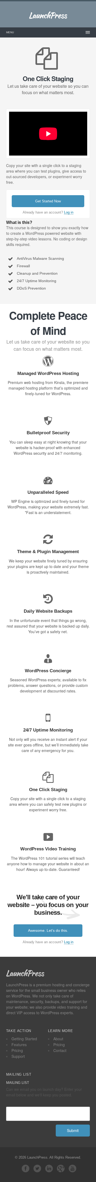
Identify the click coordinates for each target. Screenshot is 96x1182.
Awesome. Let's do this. (48, 930)
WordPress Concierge (48, 670)
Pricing (17, 1050)
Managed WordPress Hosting (48, 373)
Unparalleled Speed (48, 492)
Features (19, 1044)
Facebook (25, 1168)
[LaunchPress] (48, 16)
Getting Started (24, 1038)
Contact (59, 1050)
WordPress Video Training (48, 848)
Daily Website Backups (48, 611)
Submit (73, 1130)
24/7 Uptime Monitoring (48, 730)
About (58, 1038)
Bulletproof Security (48, 432)
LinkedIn (49, 1168)
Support (18, 1056)
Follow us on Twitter (37, 1168)
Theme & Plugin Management (48, 551)
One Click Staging (48, 789)
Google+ (61, 1168)
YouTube (72, 1168)
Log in (68, 212)
